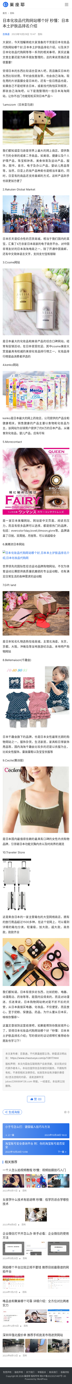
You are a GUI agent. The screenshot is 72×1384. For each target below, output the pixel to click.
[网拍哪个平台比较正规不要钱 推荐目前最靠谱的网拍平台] (36, 1282)
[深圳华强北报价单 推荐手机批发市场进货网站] (36, 1346)
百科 (40, 34)
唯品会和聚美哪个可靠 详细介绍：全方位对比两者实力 (36, 1303)
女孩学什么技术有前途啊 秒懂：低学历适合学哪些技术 (36, 1202)
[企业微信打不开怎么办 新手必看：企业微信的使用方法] (36, 1248)
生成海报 (14, 1112)
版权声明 (19, 1372)
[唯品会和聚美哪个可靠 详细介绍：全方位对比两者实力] (36, 1316)
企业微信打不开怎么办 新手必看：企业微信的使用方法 (36, 1236)
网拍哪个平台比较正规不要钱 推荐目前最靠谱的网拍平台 (36, 1269)
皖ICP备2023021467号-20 (53, 1376)
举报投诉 (42, 1372)
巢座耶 (27, 1376)
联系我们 (53, 1372)
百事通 (6, 34)
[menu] (66, 4)
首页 (5, 13)
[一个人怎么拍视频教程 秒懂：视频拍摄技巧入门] (36, 1181)
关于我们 (30, 1372)
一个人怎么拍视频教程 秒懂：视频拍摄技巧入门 (34, 1170)
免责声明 (7, 1372)
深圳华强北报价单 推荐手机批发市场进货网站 (33, 1335)
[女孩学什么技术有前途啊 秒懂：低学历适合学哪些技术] (36, 1215)
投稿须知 (65, 1372)
